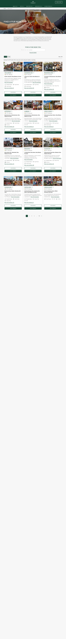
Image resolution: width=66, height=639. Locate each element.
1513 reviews (50, 74)
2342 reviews (10, 189)
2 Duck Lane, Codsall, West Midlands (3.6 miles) (31, 77)
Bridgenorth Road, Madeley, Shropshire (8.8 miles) (12, 191)
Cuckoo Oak (7, 187)
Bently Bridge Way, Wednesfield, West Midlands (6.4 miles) (11, 153)
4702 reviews (30, 189)
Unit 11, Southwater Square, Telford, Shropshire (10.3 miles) (51, 191)
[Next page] (42, 216)
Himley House (48, 111)
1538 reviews (10, 74)
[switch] (29, 12)
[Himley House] (52, 105)
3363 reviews (30, 113)
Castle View (27, 187)
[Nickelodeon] (13, 142)
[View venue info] (12, 73)
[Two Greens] (13, 66)
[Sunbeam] (33, 105)
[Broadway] (33, 142)
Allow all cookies (57, 2)
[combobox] (33, 50)
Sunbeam (26, 111)
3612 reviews (10, 150)
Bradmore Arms (48, 72)
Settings (52, 11)
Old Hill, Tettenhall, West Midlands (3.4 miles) (12, 76)
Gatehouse (7, 111)
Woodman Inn (28, 72)
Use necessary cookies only (57, 6)
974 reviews (29, 74)
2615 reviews (50, 150)
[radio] (5, 57)
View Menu (13, 92)
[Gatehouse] (13, 105)
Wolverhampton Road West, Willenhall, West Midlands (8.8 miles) (52, 153)
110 (39, 215)
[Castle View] (33, 181)
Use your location (33, 52)
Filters (60, 56)
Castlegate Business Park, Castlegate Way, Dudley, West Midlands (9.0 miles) (32, 191)
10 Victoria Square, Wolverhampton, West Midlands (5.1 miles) (32, 115)
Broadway (27, 148)
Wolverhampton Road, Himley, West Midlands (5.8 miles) (52, 115)
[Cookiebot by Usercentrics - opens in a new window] (6, 12)
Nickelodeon (8, 148)
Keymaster (47, 148)
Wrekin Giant (48, 187)
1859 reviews (50, 113)
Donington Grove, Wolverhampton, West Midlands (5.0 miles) (12, 115)
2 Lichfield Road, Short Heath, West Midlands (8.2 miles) (32, 153)
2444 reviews (10, 113)
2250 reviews (30, 150)
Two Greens (7, 72)
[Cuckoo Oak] (13, 181)
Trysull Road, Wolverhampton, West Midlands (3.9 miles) (52, 77)
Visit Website (13, 95)
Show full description (8, 82)
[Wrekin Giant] (52, 181)
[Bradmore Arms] (52, 66)
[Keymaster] (52, 142)
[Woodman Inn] (33, 66)
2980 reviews (50, 189)
